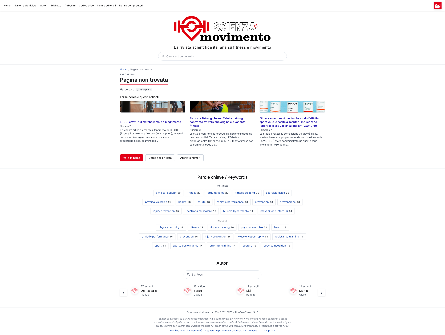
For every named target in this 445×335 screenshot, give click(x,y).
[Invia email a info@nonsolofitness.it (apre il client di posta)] (438, 5)
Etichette (56, 5)
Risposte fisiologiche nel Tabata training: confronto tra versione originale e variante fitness (217, 121)
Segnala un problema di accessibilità (225, 330)
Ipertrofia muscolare (201, 211)
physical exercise (158, 202)
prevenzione (290, 202)
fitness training (247, 192)
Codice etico (86, 5)
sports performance (188, 245)
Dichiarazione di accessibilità (186, 330)
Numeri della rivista (25, 5)
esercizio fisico (277, 192)
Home (7, 5)
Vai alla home (131, 157)
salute (204, 202)
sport (160, 245)
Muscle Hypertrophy (238, 211)
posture (249, 245)
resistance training (289, 236)
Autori (43, 5)
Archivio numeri (190, 157)
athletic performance (232, 202)
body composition (277, 245)
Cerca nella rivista (160, 157)
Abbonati (70, 5)
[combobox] (226, 56)
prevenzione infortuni (276, 211)
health (184, 202)
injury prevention (166, 211)
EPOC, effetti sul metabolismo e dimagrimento (150, 122)
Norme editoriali (106, 5)
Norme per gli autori (131, 5)
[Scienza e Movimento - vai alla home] (222, 29)
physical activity (168, 192)
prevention (264, 202)
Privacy (253, 330)
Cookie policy (267, 330)
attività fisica (218, 192)
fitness (194, 192)
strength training (223, 245)
